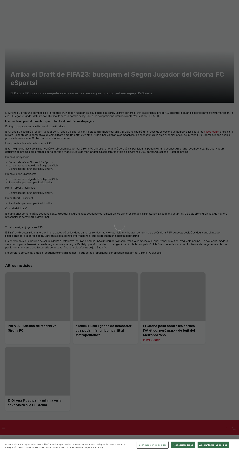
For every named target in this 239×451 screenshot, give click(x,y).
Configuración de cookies (152, 445)
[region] (119, 445)
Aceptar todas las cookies (213, 445)
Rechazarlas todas (183, 445)
